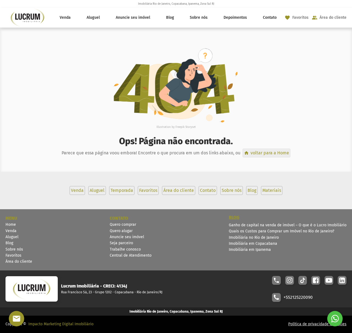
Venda (65, 17)
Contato (270, 17)
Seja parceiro (121, 243)
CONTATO (119, 218)
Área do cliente (19, 261)
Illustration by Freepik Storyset (176, 127)
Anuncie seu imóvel (133, 17)
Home (11, 224)
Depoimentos (235, 17)
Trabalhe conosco (125, 249)
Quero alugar (121, 231)
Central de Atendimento (131, 255)
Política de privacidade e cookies (317, 324)
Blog (170, 17)
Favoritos (13, 255)
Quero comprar (123, 224)
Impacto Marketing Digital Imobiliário (61, 324)
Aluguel (93, 17)
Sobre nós (199, 17)
